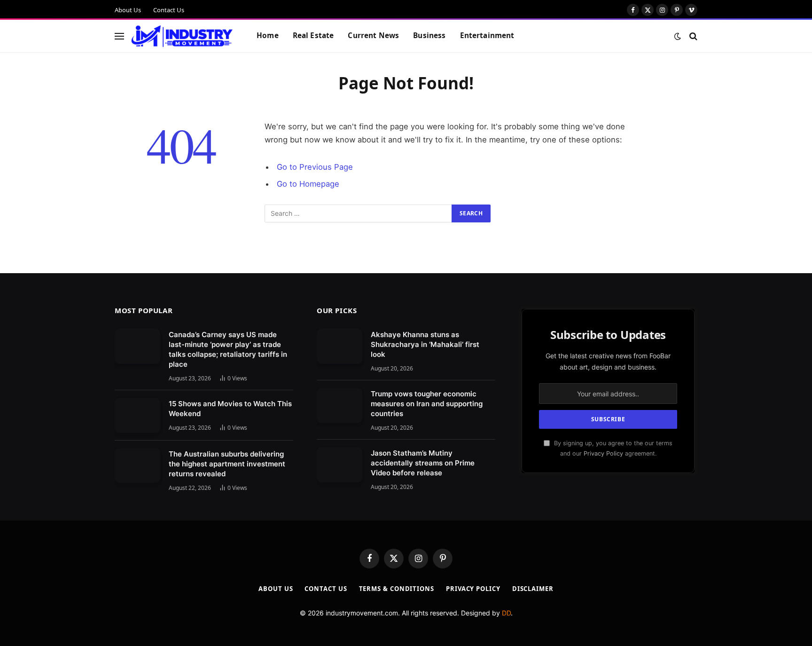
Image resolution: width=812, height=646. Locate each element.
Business (429, 35)
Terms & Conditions (396, 588)
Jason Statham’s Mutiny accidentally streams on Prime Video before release (423, 463)
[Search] (692, 36)
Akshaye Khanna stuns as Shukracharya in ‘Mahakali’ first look (425, 344)
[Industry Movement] (182, 36)
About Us (128, 10)
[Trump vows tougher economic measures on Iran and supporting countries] (339, 405)
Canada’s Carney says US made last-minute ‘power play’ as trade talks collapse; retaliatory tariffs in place (228, 349)
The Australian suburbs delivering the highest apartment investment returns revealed (227, 463)
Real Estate (313, 35)
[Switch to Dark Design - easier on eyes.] (677, 36)
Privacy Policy (603, 453)
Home (268, 35)
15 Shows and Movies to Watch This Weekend (230, 408)
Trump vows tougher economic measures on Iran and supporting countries (427, 403)
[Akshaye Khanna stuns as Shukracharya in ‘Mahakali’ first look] (339, 346)
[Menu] (119, 36)
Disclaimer (533, 588)
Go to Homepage (308, 184)
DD (506, 613)
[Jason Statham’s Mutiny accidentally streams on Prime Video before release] (339, 464)
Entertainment (487, 35)
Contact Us (168, 10)
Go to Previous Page (315, 167)
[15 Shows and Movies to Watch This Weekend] (137, 415)
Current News (373, 35)
